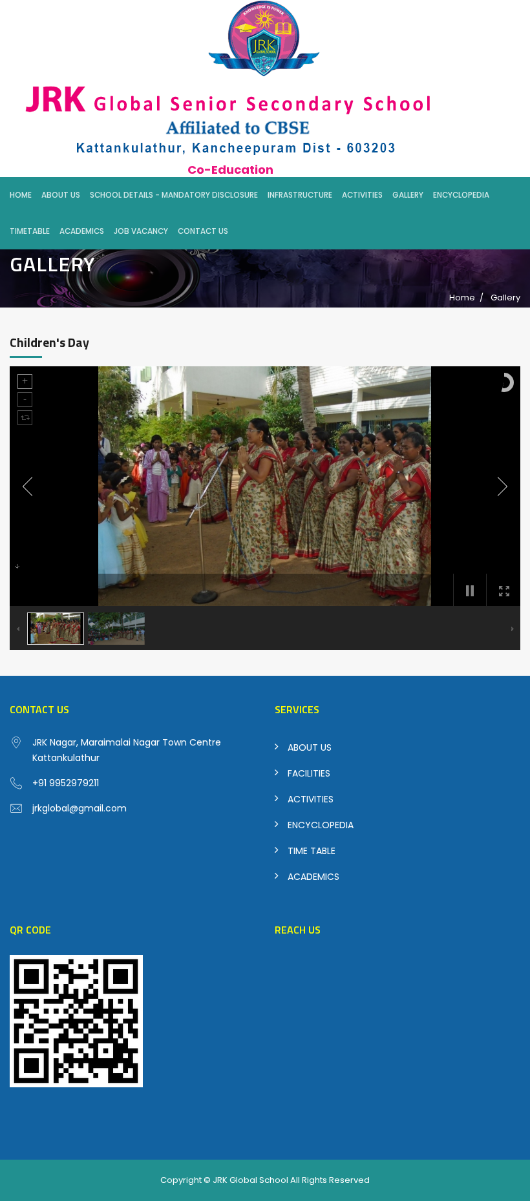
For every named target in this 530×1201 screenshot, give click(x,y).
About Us (60, 195)
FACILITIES (309, 773)
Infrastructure (300, 195)
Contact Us (203, 231)
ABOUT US (310, 747)
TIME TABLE (311, 850)
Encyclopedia (461, 195)
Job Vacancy (141, 231)
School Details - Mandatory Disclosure (174, 195)
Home (21, 195)
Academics (81, 231)
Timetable (30, 231)
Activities (362, 195)
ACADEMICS (313, 876)
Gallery (407, 195)
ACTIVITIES (311, 799)
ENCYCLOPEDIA (321, 825)
